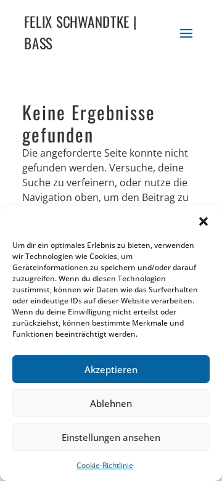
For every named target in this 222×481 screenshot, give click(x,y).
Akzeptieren (111, 369)
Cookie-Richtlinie (104, 465)
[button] (203, 221)
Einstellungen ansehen (111, 437)
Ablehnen (111, 403)
